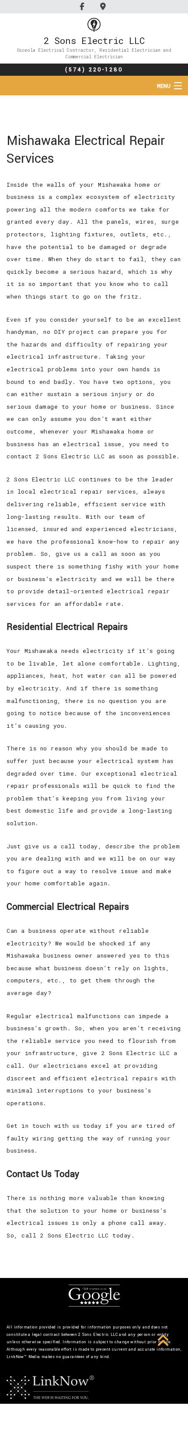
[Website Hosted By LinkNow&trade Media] (50, 1386)
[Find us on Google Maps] (104, 6)
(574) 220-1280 (94, 70)
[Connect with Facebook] (83, 6)
